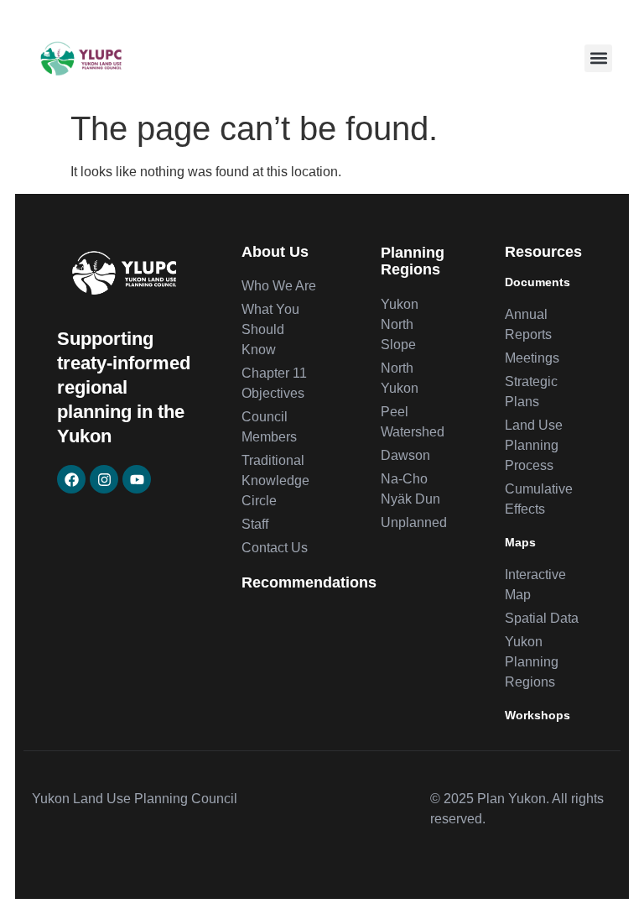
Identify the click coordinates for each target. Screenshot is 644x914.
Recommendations (309, 582)
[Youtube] (136, 479)
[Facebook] (71, 479)
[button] (598, 58)
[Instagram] (104, 479)
